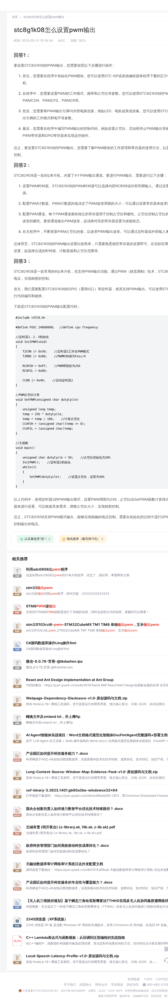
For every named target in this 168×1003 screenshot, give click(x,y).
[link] (15, 16)
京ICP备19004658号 (73, 990)
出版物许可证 (140, 996)
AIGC (61, 40)
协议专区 (133, 984)
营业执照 (156, 996)
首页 (15, 17)
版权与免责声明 (107, 996)
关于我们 (70, 984)
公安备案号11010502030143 (40, 990)
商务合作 (101, 984)
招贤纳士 (85, 984)
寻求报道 (117, 984)
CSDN (148, 979)
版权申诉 (124, 996)
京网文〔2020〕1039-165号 (105, 990)
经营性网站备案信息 (137, 990)
